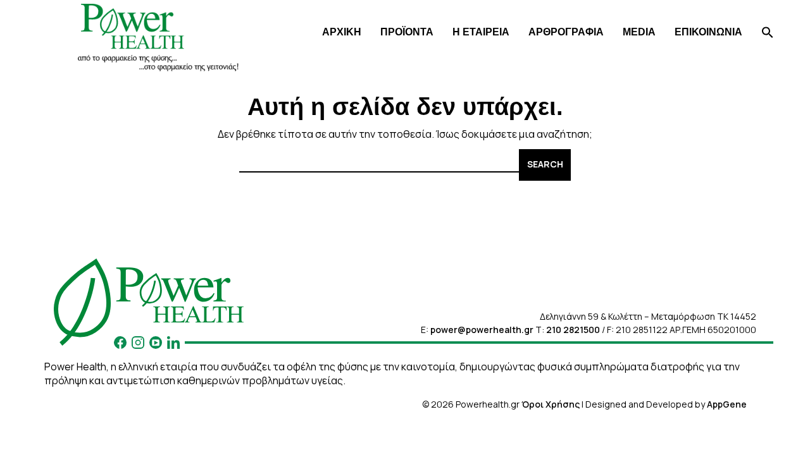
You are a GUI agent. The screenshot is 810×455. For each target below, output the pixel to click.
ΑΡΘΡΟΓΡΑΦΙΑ (566, 32)
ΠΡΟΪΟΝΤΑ (406, 32)
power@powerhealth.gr (481, 330)
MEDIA (639, 32)
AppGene (727, 404)
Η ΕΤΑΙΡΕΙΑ (480, 32)
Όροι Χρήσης (550, 404)
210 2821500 (573, 330)
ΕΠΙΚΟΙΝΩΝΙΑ (708, 32)
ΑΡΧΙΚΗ (341, 32)
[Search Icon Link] (767, 33)
